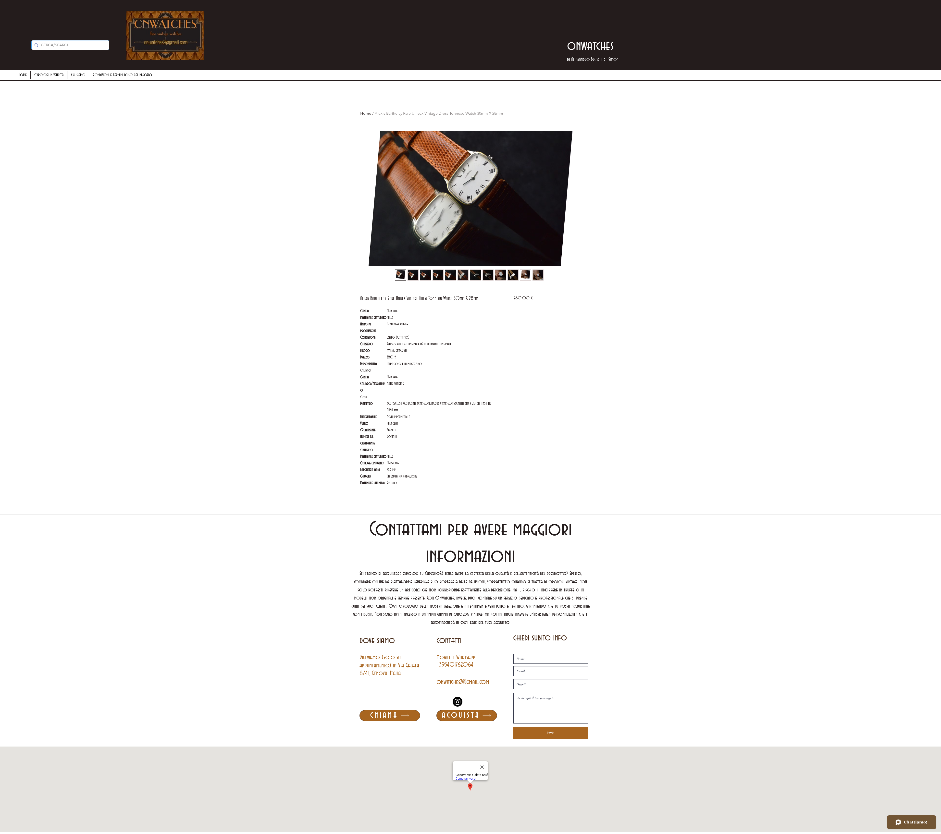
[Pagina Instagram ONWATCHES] (457, 702)
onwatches (590, 46)
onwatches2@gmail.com (462, 682)
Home (365, 113)
